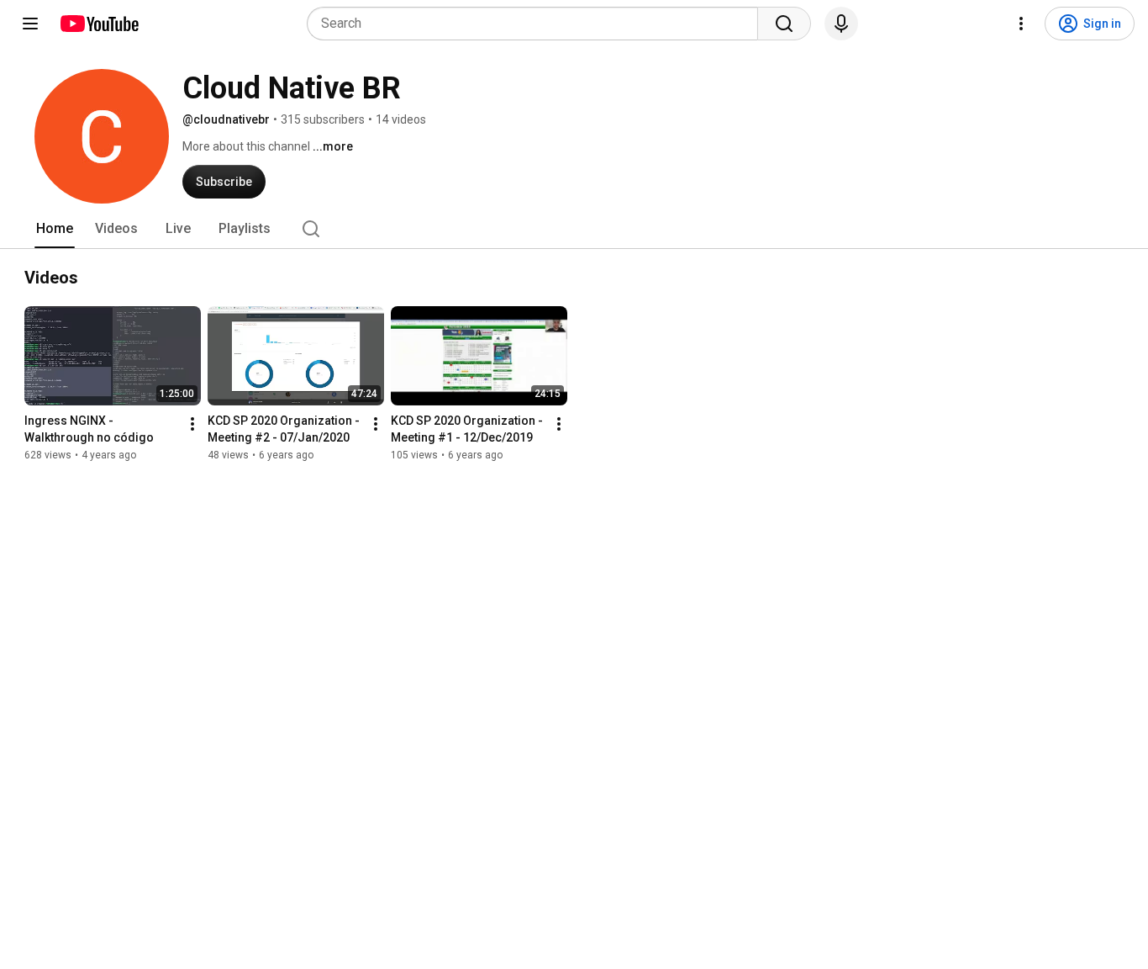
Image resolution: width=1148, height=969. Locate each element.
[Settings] (1021, 23)
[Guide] (30, 23)
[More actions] (192, 424)
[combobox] (537, 23)
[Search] (784, 23)
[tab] (54, 229)
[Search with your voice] (841, 23)
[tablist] (574, 229)
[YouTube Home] (98, 23)
